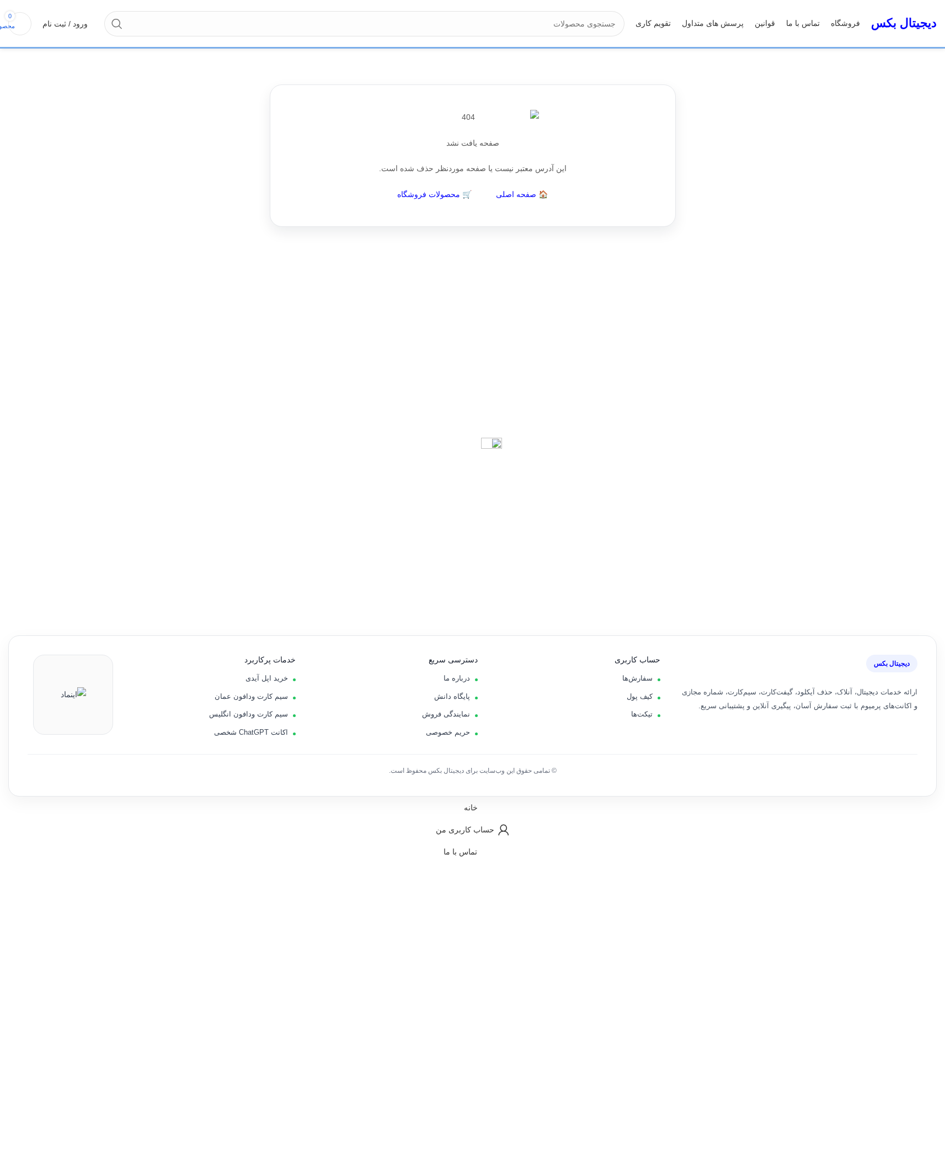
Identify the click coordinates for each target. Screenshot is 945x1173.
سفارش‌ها (637, 678)
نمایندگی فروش (446, 714)
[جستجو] (117, 23)
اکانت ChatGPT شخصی (251, 732)
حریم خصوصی (448, 732)
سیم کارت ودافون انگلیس (248, 714)
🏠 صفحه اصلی (522, 194)
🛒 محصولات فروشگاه (434, 194)
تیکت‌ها (642, 714)
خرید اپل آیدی (266, 678)
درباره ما (457, 678)
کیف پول (640, 696)
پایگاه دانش (452, 696)
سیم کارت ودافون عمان (251, 696)
